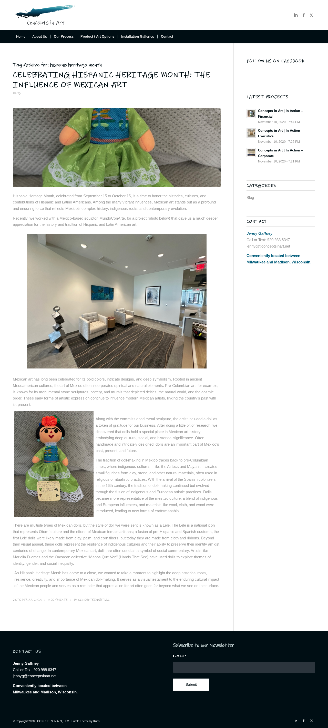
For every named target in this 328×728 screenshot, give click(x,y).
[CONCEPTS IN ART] (46, 15)
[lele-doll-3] (117, 147)
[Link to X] (311, 15)
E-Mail (179, 656)
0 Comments (58, 600)
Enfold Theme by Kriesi (85, 721)
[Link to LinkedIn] (296, 15)
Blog (17, 93)
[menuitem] (21, 36)
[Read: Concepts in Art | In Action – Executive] (251, 133)
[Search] (312, 36)
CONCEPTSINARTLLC (94, 600)
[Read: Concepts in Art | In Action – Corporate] (251, 152)
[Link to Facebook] (304, 15)
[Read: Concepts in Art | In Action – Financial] (251, 113)
